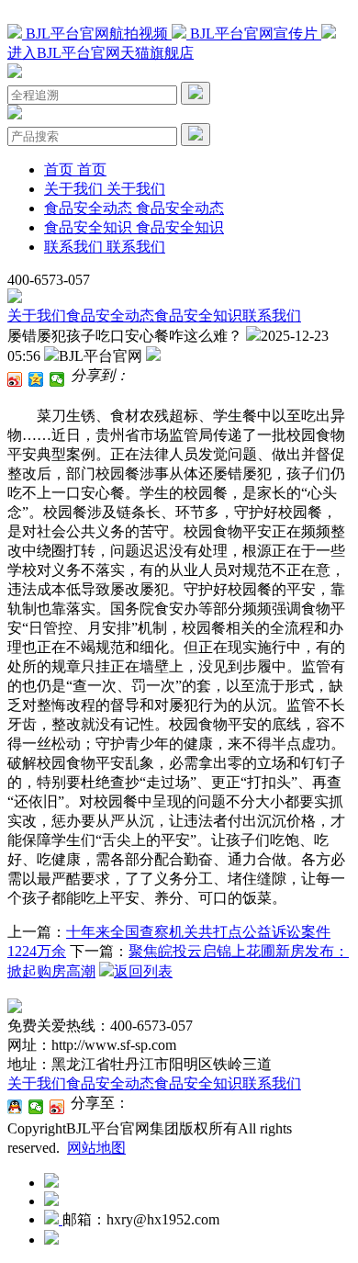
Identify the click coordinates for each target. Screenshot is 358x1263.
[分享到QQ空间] (36, 379)
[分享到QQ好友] (15, 1106)
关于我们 (36, 315)
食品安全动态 (110, 315)
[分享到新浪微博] (15, 379)
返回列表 (143, 971)
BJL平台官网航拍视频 (97, 33)
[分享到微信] (57, 379)
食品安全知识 (198, 315)
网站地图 (96, 1148)
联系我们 (271, 315)
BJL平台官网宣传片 (253, 33)
